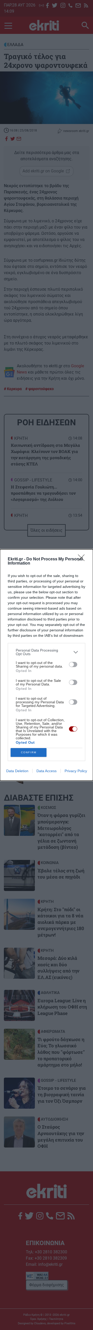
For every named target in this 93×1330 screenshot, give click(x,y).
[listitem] (46, 652)
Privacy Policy (76, 771)
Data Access (46, 771)
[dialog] (46, 665)
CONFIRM (28, 752)
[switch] (73, 664)
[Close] (83, 559)
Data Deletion (17, 771)
